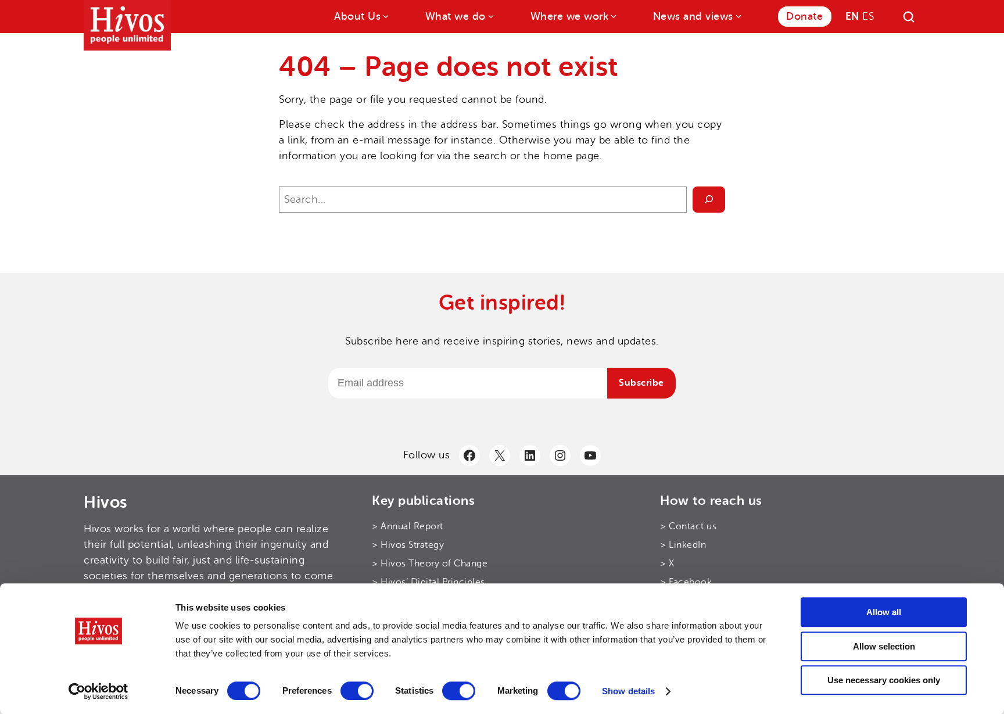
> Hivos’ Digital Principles (428, 582)
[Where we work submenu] (612, 15)
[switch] (357, 690)
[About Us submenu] (385, 15)
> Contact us (688, 526)
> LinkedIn (683, 545)
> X (667, 563)
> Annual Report (407, 526)
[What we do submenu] (490, 15)
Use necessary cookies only (883, 680)
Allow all (883, 612)
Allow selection (884, 646)
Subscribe (641, 383)
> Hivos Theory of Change (429, 563)
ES (868, 16)
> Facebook (686, 582)
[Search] (908, 16)
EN (852, 16)
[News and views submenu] (737, 15)
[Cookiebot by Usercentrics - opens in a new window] (98, 691)
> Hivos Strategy (408, 545)
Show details (628, 691)
